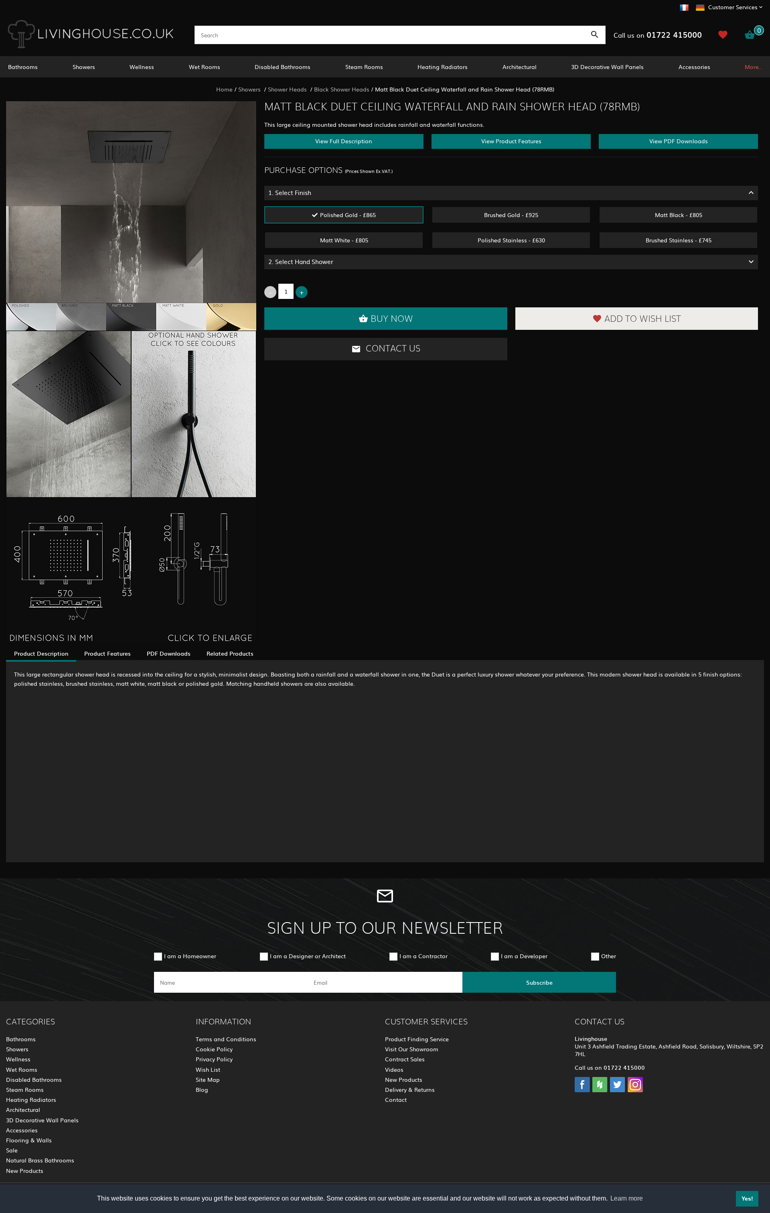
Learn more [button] (626, 1198)
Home (224, 89)
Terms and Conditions (226, 1039)
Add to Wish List (642, 319)
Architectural (520, 67)
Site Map (208, 1079)
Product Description (41, 653)
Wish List (208, 1069)
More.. (753, 67)
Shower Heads (288, 89)
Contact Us (391, 348)
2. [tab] (300, 261)
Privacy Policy (214, 1059)
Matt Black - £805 (678, 215)
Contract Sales (405, 1059)
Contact (396, 1099)
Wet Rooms (204, 67)
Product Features (107, 653)
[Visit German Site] (700, 6)
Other (608, 956)
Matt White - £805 (344, 240)
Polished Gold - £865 (348, 215)
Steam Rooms (364, 67)
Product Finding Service (417, 1039)
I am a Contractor (423, 956)
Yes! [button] (747, 1198)
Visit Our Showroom (411, 1049)
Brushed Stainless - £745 (678, 240)
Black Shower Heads (341, 89)
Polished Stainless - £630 (511, 240)
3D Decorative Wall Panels (607, 67)
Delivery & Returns (410, 1089)
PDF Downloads (168, 653)
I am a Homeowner (190, 956)
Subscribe (539, 982)
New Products (24, 1170)
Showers (84, 67)
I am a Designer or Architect (308, 956)
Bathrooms (23, 67)
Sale (12, 1150)
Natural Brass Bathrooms (40, 1160)
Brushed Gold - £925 (511, 215)
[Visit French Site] (684, 6)
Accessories (694, 67)
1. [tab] (289, 192)
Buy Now (392, 319)
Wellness (142, 67)
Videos (394, 1069)
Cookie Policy (214, 1049)
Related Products (230, 653)
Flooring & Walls (29, 1140)
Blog (202, 1089)
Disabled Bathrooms (282, 67)
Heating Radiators (442, 67)
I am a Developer (524, 956)
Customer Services (733, 7)
